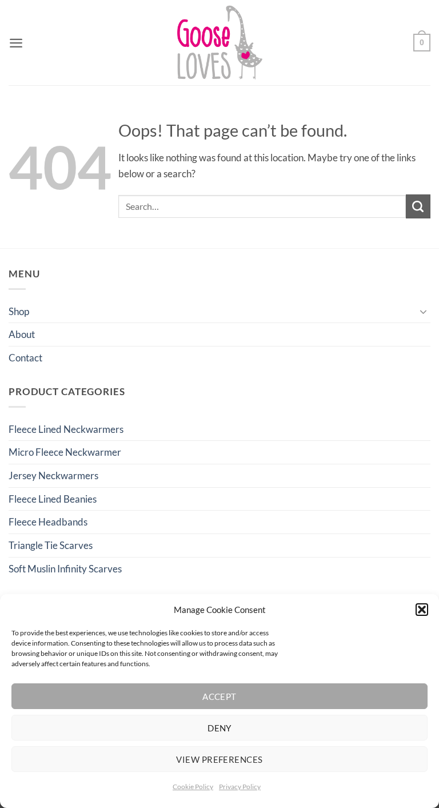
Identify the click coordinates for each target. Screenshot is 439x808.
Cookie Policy (193, 786)
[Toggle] (423, 311)
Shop (19, 311)
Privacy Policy (240, 786)
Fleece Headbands (48, 522)
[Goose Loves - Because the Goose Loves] (219, 42)
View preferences (219, 759)
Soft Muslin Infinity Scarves (65, 569)
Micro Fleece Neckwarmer (65, 452)
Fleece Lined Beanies (53, 499)
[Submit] (418, 206)
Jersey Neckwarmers (53, 475)
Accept (219, 696)
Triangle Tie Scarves (51, 545)
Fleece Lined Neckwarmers (66, 429)
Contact (25, 358)
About (22, 334)
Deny (219, 728)
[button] (422, 609)
